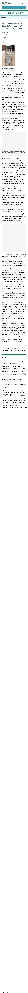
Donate (15, 7)
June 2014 (3, 17)
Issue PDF (10, 17)
